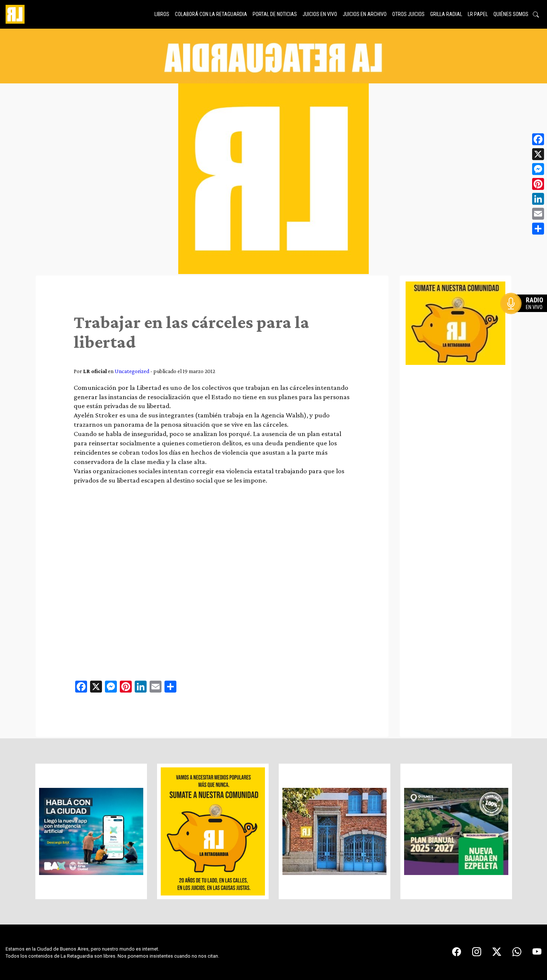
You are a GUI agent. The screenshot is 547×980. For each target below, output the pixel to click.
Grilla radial (446, 14)
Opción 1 (526, 315)
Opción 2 (526, 318)
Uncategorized (132, 371)
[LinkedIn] (538, 198)
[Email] (538, 213)
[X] (538, 154)
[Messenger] (538, 169)
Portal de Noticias (275, 14)
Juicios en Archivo (365, 14)
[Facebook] (538, 139)
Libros (161, 14)
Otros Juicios (408, 14)
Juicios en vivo (320, 14)
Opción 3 (526, 321)
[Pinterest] (538, 183)
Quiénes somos (510, 14)
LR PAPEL (478, 14)
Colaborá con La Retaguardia (211, 14)
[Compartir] (538, 228)
